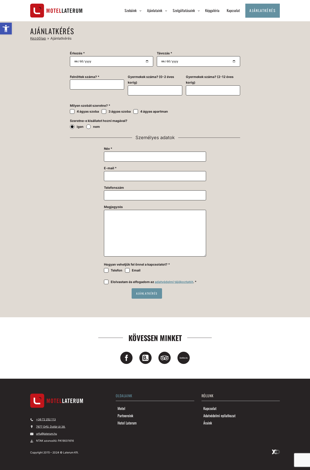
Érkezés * (77, 53)
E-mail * (110, 168)
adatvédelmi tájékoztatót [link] (174, 282)
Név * (108, 148)
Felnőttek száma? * (84, 77)
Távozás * (164, 53)
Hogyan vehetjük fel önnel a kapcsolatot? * (137, 264)
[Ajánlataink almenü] (166, 11)
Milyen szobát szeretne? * (90, 105)
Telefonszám (114, 187)
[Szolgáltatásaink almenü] (199, 11)
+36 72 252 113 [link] (46, 419)
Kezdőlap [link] (38, 38)
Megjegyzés (113, 207)
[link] (6, 28)
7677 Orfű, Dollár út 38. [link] (50, 426)
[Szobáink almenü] (140, 11)
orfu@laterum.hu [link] (46, 433)
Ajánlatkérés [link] (262, 10)
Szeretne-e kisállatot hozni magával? (98, 121)
